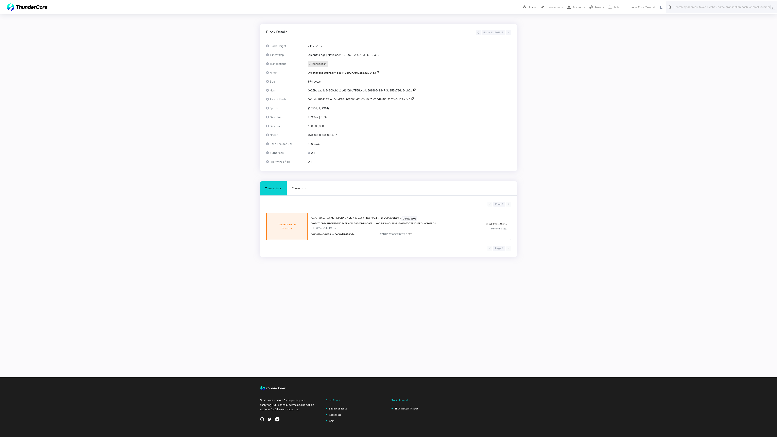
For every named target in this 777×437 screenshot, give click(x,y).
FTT (410, 234)
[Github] (262, 419)
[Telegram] (277, 419)
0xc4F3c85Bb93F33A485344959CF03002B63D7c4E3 (342, 73)
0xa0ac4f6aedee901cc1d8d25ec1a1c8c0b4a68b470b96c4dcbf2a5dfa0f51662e (356, 218)
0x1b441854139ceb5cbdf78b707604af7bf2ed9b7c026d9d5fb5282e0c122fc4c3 (359, 99)
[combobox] (724, 7)
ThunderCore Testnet (406, 408)
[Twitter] (269, 419)
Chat (331, 420)
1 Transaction (318, 64)
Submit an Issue (338, 408)
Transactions (554, 7)
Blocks (532, 7)
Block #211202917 (496, 224)
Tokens (599, 7)
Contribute (335, 414)
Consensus (299, 188)
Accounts (579, 7)
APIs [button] (616, 7)
